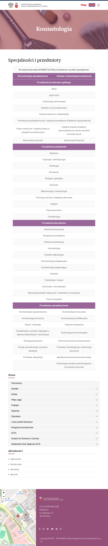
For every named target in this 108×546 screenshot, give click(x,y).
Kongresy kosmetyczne (22, 427)
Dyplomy (15, 411)
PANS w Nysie (66, 538)
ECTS (13, 433)
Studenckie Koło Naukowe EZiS (25, 444)
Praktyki (15, 405)
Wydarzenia (15, 464)
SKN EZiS (14, 474)
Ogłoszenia (15, 459)
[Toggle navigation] (98, 5)
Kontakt (14, 388)
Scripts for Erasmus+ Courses (25, 438)
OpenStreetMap (20, 545)
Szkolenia (15, 416)
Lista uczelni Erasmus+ (22, 422)
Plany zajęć (16, 400)
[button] (18, 515)
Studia (14, 394)
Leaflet (9, 545)
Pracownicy (16, 383)
